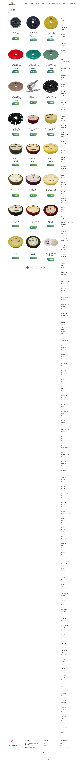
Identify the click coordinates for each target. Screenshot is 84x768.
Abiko (63, 20)
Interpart (63, 331)
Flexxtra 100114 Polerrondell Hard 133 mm (33, 159)
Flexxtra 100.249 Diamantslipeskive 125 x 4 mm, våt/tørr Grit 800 (33, 66)
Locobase (64, 379)
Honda (63, 302)
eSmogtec (64, 166)
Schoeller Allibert (65, 566)
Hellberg (64, 279)
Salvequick (64, 556)
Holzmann (64, 299)
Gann (63, 216)
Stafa (63, 607)
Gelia (63, 224)
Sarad (63, 559)
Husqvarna (64, 315)
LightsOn (64, 372)
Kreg (63, 354)
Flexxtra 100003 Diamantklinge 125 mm (16, 129)
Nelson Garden (65, 447)
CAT (62, 100)
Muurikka (64, 440)
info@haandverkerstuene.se (31, 747)
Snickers (64, 591)
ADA (62, 25)
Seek (63, 570)
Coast (63, 111)
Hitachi (63, 292)
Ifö (63, 322)
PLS (63, 506)
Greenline (64, 247)
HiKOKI (63, 288)
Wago (63, 700)
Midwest (63, 422)
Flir (63, 211)
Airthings (63, 36)
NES (63, 452)
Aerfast (63, 34)
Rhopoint (64, 541)
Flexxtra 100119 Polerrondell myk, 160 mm (15, 220)
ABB (63, 18)
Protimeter (64, 522)
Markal (63, 397)
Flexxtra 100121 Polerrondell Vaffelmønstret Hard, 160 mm (33, 221)
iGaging (63, 324)
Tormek (63, 675)
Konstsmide (65, 349)
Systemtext (64, 634)
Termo (63, 657)
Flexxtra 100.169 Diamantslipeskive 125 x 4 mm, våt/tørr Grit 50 (33, 34)
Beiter (63, 70)
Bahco (63, 63)
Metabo (64, 415)
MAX (63, 409)
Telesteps (64, 648)
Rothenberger (65, 547)
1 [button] (27, 267)
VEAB (63, 691)
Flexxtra (64, 209)
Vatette (63, 688)
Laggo (63, 356)
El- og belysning (51, 3)
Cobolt (63, 114)
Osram (63, 477)
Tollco (63, 670)
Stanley (64, 609)
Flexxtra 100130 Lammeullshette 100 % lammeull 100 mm (51, 253)
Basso (63, 66)
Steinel (63, 616)
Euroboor (64, 170)
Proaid (63, 520)
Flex (63, 207)
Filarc (63, 195)
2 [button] (30, 267)
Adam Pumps (64, 27)
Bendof (63, 73)
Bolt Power (64, 84)
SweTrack (64, 632)
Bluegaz (64, 82)
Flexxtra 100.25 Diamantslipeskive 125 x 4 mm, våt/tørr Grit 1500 (50, 66)
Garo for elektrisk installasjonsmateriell (67, 221)
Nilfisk (63, 459)
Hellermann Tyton (66, 281)
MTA (63, 438)
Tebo (63, 641)
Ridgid (63, 543)
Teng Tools (64, 654)
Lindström (64, 377)
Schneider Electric (66, 563)
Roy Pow (63, 550)
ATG (63, 54)
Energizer (64, 161)
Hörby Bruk (64, 306)
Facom (63, 184)
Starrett (63, 613)
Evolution (64, 177)
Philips (63, 490)
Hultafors (64, 313)
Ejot (63, 150)
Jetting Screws (65, 340)
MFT (63, 420)
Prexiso (63, 516)
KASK (63, 345)
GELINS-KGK (64, 226)
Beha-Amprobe (65, 68)
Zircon (63, 730)
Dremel (63, 129)
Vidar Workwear (65, 693)
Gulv (58, 3)
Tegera (63, 645)
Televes (64, 650)
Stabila (63, 604)
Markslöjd (64, 399)
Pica (62, 495)
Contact (62, 745)
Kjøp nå (16, 38)
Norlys (63, 465)
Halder (63, 270)
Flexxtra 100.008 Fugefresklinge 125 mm (16, 33)
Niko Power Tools (65, 456)
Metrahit (63, 418)
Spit (62, 602)
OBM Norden (64, 472)
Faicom (63, 186)
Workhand (64, 716)
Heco (63, 276)
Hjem (9, 12)
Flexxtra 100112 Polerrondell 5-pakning (51, 129)
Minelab (63, 427)
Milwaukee (64, 424)
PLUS (63, 511)
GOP (63, 235)
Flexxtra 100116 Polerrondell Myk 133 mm (16, 190)
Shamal (63, 577)
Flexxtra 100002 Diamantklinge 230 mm (51, 97)
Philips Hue (64, 493)
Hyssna (63, 320)
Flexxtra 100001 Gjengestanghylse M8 (33, 97)
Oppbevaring (71, 3)
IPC (62, 333)
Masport (63, 404)
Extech (63, 180)
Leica (63, 368)
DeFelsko (64, 120)
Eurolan (64, 173)
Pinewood (64, 497)
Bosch (64, 88)
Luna (63, 383)
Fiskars (64, 200)
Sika (62, 586)
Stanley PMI (64, 611)
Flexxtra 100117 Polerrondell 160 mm (33, 190)
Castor (63, 98)
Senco (63, 575)
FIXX (62, 202)
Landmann (64, 358)
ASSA (63, 52)
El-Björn (63, 152)
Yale (63, 725)
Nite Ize (63, 461)
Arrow (63, 48)
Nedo (63, 445)
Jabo (63, 338)
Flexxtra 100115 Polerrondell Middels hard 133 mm (51, 159)
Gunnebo (64, 261)
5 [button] (38, 267)
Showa (63, 579)
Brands (37, 3)
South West (64, 597)
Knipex (63, 347)
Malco (63, 393)
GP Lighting (64, 240)
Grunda (63, 258)
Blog (61, 743)
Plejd (63, 504)
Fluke (63, 214)
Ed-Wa (63, 141)
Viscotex (63, 695)
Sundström (64, 623)
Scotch (63, 568)
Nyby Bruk (64, 470)
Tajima (63, 638)
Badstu (31, 3)
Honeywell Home (65, 304)
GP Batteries (65, 238)
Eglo (63, 145)
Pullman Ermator (65, 525)
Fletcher (63, 205)
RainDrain (64, 531)
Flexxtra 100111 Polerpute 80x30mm (33, 129)
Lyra (63, 388)
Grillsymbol (64, 251)
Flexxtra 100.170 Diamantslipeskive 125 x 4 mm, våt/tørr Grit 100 (50, 34)
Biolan (63, 77)
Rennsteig (64, 538)
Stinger (63, 618)
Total (63, 677)
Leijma (63, 370)
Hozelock (64, 311)
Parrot (63, 484)
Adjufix (63, 29)
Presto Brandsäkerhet (66, 513)
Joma (63, 342)
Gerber (63, 231)
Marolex (63, 402)
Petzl (63, 488)
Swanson (63, 629)
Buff (63, 91)
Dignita (63, 127)
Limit (63, 374)
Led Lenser (64, 365)
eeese (63, 143)
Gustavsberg (65, 263)
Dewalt (63, 125)
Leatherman (64, 363)
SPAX (63, 600)
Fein (63, 191)
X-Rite (63, 718)
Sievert (63, 582)
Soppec (63, 595)
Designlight (64, 123)
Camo (63, 93)
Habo (63, 265)
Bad (25, 3)
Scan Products (65, 561)
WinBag (63, 709)
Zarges (64, 727)
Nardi (63, 443)
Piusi (63, 500)
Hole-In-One (64, 297)
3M (63, 16)
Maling (63, 3)
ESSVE (63, 168)
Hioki (63, 290)
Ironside (64, 336)
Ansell (63, 41)
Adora (63, 32)
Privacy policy (63, 750)
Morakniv (64, 434)
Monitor (63, 431)
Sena (63, 572)
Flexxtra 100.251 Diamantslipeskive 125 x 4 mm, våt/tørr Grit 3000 (15, 97)
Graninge (64, 245)
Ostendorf (64, 479)
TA (62, 636)
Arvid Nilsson (65, 50)
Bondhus (63, 86)
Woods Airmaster (65, 714)
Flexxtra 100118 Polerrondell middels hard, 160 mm (51, 190)
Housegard (64, 308)
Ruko (63, 552)
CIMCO (63, 104)
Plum (63, 509)
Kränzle (63, 352)
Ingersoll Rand (65, 327)
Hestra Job (64, 283)
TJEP (63, 668)
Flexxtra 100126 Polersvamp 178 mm (33, 252)
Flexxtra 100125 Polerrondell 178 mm (15, 252)
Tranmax (64, 682)
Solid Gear (64, 593)
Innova (63, 329)
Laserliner (64, 361)
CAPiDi (63, 95)
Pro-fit (63, 518)
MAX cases (64, 411)
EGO (63, 148)
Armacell (63, 45)
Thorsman (64, 663)
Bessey (63, 75)
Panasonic (64, 481)
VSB (62, 698)
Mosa (63, 436)
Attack (63, 59)
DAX (62, 118)
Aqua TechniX (64, 43)
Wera (63, 707)
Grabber (64, 242)
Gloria (63, 233)
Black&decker (65, 79)
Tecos (63, 643)
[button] (41, 267)
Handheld (64, 272)
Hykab (63, 317)
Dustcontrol (64, 134)
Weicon (63, 702)
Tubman (63, 684)
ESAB (63, 164)
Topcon (63, 673)
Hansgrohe (64, 274)
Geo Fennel (64, 229)
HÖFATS (63, 295)
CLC (63, 107)
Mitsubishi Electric (65, 429)
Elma (63, 159)
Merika (63, 413)
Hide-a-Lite (64, 286)
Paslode (64, 486)
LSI (62, 381)
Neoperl (64, 449)
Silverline (64, 588)
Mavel (63, 406)
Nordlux (63, 463)
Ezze (63, 182)
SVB (63, 627)
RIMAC (63, 545)
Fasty (63, 189)
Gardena (64, 218)
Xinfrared (64, 720)
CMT (63, 109)
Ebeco (63, 139)
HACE (63, 267)
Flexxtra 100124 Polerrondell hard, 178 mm (50, 220)
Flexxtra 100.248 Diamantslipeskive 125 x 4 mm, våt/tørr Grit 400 (15, 66)
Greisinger (64, 249)
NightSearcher (65, 454)
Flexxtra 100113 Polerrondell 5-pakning (16, 159)
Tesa (63, 659)
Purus (63, 527)
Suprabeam (64, 625)
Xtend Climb (64, 723)
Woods (63, 711)
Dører (42, 3)
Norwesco (64, 468)
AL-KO (63, 38)
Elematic (63, 155)
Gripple (63, 254)
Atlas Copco (64, 57)
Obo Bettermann (66, 475)
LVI (62, 386)
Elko (63, 157)
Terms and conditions (65, 747)
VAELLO (63, 686)
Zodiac (63, 732)
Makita (63, 390)
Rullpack (63, 554)
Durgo (63, 132)
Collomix (63, 116)
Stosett (63, 620)
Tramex (63, 679)
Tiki (62, 666)
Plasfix (63, 502)
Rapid (63, 534)
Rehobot (63, 536)
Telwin (63, 652)
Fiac (62, 193)
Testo (63, 661)
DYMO (63, 136)
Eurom (63, 175)
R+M (63, 529)
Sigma (63, 584)
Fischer (63, 198)
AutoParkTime (65, 61)
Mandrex (64, 395)
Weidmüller (64, 704)
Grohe (63, 256)
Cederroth (64, 102)
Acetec (63, 22)
